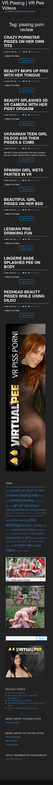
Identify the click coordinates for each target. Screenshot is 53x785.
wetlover (19, 52)
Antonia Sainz (26, 487)
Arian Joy (36, 487)
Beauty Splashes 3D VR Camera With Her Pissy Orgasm (26, 104)
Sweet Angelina (37, 537)
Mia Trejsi (24, 515)
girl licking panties (22, 507)
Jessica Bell (17, 513)
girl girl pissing (24, 505)
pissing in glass (30, 525)
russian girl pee (18, 533)
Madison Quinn (15, 516)
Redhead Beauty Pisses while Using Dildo (24, 296)
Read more (26, 60)
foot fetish (37, 501)
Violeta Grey (9, 546)
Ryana (28, 534)
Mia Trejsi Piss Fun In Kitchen (20, 700)
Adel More (9, 487)
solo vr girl (22, 537)
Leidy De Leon (30, 513)
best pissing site (24, 494)
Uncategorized (35, 52)
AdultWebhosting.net (14, 759)
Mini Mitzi (37, 516)
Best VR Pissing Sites (16, 693)
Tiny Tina (17, 541)
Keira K (23, 513)
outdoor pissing (19, 520)
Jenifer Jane (9, 513)
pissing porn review (23, 529)
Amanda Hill (16, 487)
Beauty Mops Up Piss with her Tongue (26, 73)
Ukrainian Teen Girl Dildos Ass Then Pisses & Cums (25, 138)
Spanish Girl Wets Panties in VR (23, 172)
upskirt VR (26, 541)
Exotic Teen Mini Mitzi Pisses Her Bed (23, 708)
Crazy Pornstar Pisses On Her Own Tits (24, 41)
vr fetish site (23, 545)
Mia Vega (31, 516)
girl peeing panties (35, 509)
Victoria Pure (37, 541)
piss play (39, 529)
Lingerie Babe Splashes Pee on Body (22, 262)
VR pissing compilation (22, 551)
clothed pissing (22, 500)
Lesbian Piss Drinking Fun (18, 231)
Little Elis (38, 513)
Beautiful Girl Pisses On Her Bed (23, 201)
